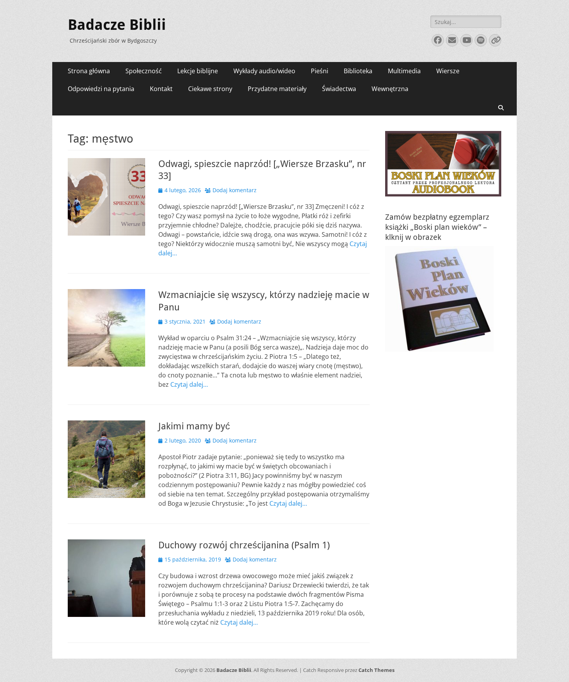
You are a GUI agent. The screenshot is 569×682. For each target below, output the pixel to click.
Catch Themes (376, 669)
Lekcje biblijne (197, 71)
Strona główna (89, 71)
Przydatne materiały (277, 88)
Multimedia (404, 71)
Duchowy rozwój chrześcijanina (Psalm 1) (244, 545)
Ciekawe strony (210, 88)
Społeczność (143, 71)
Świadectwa (339, 88)
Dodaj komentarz (235, 190)
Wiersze (447, 71)
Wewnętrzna (390, 88)
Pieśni (319, 71)
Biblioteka (358, 71)
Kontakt (161, 88)
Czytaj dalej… (189, 384)
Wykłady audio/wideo (264, 71)
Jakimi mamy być (194, 426)
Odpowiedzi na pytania (101, 88)
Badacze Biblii (117, 24)
